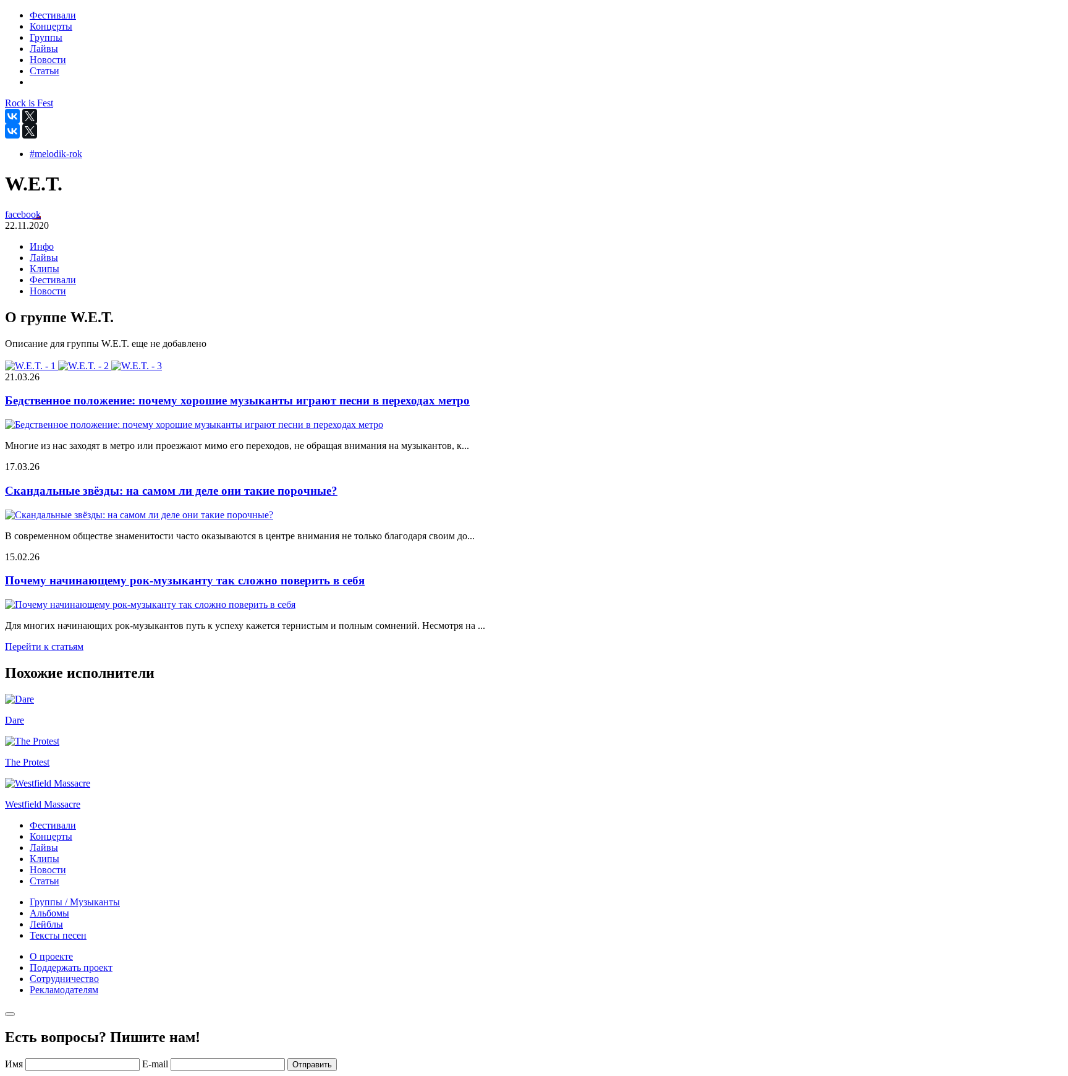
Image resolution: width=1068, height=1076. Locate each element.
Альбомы (49, 913)
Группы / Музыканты (75, 902)
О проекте (51, 956)
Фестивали (53, 280)
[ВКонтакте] (12, 116)
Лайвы (44, 257)
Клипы (44, 268)
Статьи (44, 881)
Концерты (51, 836)
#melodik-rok (56, 153)
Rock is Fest (29, 103)
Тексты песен (58, 935)
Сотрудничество (64, 978)
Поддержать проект (71, 967)
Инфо (42, 246)
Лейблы (46, 924)
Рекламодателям (64, 989)
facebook (23, 214)
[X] (29, 116)
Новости (48, 291)
